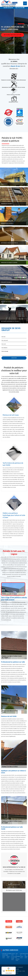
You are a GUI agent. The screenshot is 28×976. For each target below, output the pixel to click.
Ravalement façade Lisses (12, 958)
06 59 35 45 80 (19, 8)
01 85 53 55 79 (8, 8)
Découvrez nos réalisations (12, 34)
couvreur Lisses (12, 954)
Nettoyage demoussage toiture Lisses (3, 955)
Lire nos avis (9, 973)
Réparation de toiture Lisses (21, 955)
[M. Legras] (9, 3)
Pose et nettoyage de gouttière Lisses (17, 957)
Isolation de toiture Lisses (26, 955)
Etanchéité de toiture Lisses (8, 955)
